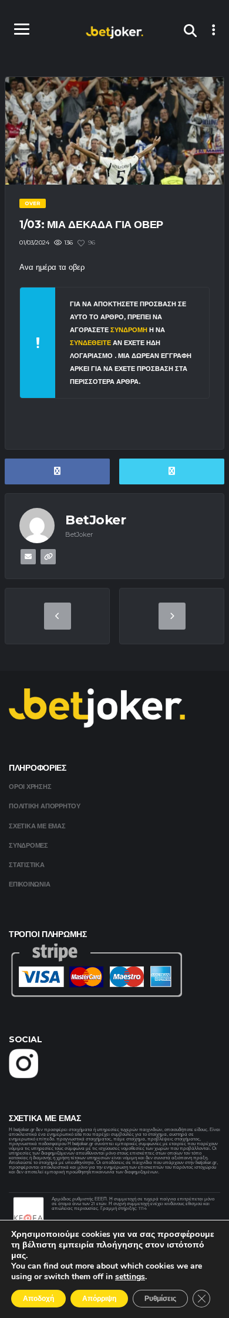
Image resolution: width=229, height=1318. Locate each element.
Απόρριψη (99, 1298)
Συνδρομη (128, 330)
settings (130, 1277)
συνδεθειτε (91, 343)
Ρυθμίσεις (160, 1298)
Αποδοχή (38, 1298)
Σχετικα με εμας (37, 826)
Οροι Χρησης (30, 786)
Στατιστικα (27, 865)
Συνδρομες (28, 845)
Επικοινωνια (29, 884)
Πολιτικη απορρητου (44, 806)
